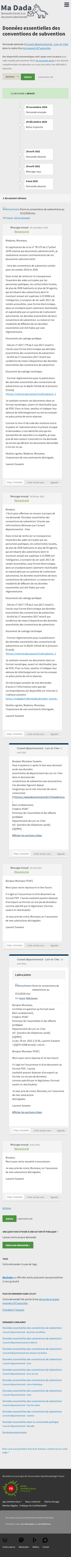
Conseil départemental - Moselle (18, 1426)
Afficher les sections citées (27, 835)
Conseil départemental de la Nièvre (19, 1342)
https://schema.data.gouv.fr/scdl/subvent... (31, 394)
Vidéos (35, 1546)
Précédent (8, 1309)
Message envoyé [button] (19, 227)
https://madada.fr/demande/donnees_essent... (32, 698)
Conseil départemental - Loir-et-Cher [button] (38, 748)
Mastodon (24, 1546)
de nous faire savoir (45, 60)
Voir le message (22, 217)
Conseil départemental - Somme (18, 1415)
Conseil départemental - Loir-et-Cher (47, 44)
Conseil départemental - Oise (16, 1394)
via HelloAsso (44, 1523)
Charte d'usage (51, 1501)
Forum (46, 1546)
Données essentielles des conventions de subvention (32, 1327)
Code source (8, 1546)
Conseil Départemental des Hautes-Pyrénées (24, 1352)
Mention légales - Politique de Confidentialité (24, 1505)
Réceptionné (21, 231)
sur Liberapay (27, 1523)
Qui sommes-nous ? (12, 1501)
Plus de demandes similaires (14, 1432)
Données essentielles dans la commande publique (30, 1422)
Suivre (28, 77)
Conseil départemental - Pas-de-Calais (21, 1405)
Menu (66, 4)
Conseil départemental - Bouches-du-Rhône (23, 1332)
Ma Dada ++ (9, 1277)
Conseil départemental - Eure (16, 1363)
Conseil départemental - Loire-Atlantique (22, 1384)
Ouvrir (10, 217)
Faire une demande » (18, 1245)
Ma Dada (25, 11)
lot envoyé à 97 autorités (37, 48)
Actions (10, 76)
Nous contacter (33, 1501)
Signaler (54, 482)
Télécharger (32, 998)
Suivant (20, 1309)
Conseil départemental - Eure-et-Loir (20, 1373)
